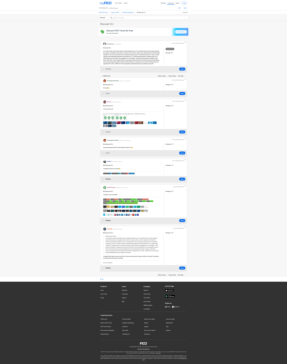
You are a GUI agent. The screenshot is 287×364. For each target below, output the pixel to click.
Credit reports (126, 334)
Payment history (104, 334)
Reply (182, 69)
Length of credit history (128, 323)
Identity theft (169, 323)
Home (102, 290)
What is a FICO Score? (106, 323)
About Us (146, 290)
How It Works (118, 3)
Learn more (158, 353)
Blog (123, 301)
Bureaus (146, 323)
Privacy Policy (147, 301)
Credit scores (103, 319)
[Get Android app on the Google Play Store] (170, 296)
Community (171, 3)
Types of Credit (115, 12)
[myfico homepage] (106, 3)
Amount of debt (126, 319)
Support (177, 3)
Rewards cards (170, 49)
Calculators (147, 334)
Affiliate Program (148, 305)
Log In (184, 3)
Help (179, 8)
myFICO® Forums (113, 8)
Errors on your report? (149, 330)
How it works (103, 294)
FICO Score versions (105, 326)
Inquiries (146, 326)
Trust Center (147, 297)
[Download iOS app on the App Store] (169, 290)
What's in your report (149, 319)
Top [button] (103, 279)
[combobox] (149, 17)
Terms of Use (147, 294)
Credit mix (125, 326)
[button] (185, 42)
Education (163, 3)
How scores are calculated (107, 330)
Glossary (168, 330)
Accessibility (147, 309)
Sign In (185, 8)
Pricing (125, 3)
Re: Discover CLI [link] (141, 12)
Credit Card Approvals (128, 12)
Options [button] (186, 12)
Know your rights (170, 319)
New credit (125, 330)
